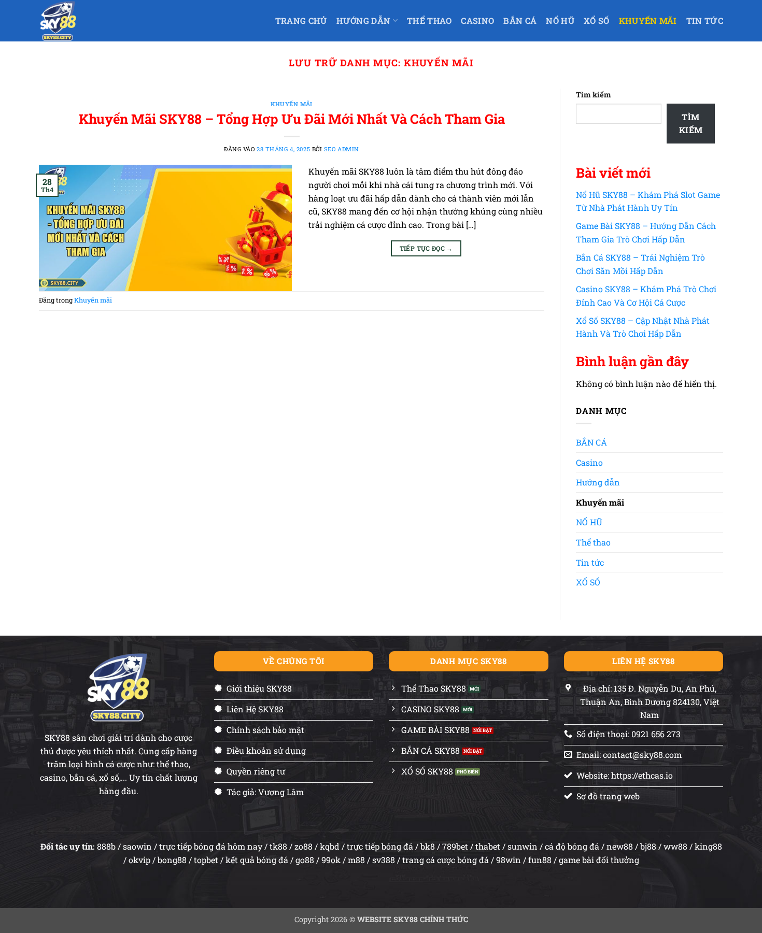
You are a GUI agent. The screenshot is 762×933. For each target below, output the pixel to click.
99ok (331, 859)
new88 (619, 846)
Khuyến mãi (648, 20)
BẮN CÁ (520, 20)
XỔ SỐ (597, 20)
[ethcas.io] (71, 20)
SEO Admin (341, 149)
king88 (708, 846)
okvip (139, 859)
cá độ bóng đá (572, 846)
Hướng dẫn (363, 20)
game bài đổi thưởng (599, 859)
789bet (455, 846)
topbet (206, 859)
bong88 (172, 859)
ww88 (675, 846)
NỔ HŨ (560, 20)
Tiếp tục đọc (426, 248)
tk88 (278, 846)
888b (106, 846)
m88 (356, 859)
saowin (137, 846)
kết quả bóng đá (256, 859)
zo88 (303, 846)
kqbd (330, 846)
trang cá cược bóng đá (445, 859)
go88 (304, 859)
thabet (487, 846)
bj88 (648, 846)
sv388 (383, 859)
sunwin (522, 846)
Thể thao (593, 542)
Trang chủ (301, 20)
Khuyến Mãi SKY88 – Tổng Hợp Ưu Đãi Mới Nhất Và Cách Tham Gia (292, 118)
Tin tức (704, 20)
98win (508, 859)
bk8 (427, 846)
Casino (589, 462)
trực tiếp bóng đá (380, 846)
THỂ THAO (429, 20)
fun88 (540, 859)
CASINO (477, 20)
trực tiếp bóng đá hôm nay (210, 846)
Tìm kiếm (593, 94)
